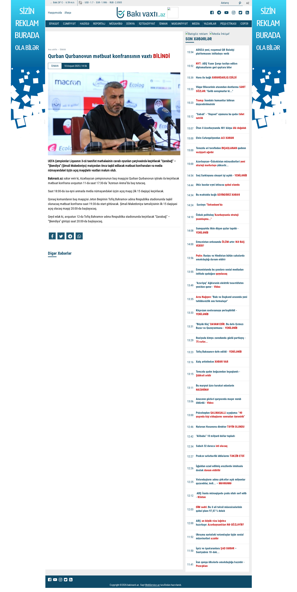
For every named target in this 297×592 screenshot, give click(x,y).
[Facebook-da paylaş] (52, 236)
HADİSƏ (84, 23)
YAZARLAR (210, 23)
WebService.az (152, 585)
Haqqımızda (55, 12)
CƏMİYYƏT (69, 23)
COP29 (244, 23)
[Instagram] (233, 12)
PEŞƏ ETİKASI (228, 23)
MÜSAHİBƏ (115, 23)
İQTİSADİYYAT (147, 23)
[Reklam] (117, 40)
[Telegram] (219, 12)
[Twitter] (240, 12)
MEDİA (196, 23)
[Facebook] (212, 12)
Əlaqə (67, 12)
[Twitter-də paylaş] (61, 236)
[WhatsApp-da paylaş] (79, 236)
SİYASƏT (54, 23)
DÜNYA (130, 23)
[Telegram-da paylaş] (70, 236)
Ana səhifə (52, 49)
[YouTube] (226, 12)
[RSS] (247, 12)
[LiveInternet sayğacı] (185, 585)
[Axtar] (240, 3)
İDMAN (163, 23)
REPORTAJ (99, 23)
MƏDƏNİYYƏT (180, 23)
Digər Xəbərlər (60, 253)
